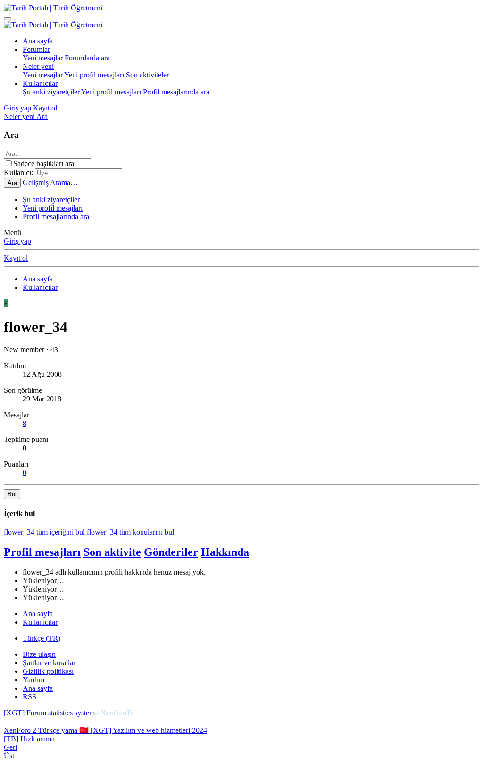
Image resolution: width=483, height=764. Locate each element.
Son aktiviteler (147, 75)
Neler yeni (38, 66)
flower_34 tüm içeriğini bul (44, 532)
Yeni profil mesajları (94, 75)
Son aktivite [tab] (112, 552)
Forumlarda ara (87, 58)
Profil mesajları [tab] (42, 552)
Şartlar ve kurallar (49, 663)
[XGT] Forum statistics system (68, 713)
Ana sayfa (38, 41)
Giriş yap (17, 241)
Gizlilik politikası (48, 671)
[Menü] (7, 18)
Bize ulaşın (39, 654)
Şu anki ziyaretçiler (51, 92)
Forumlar (36, 49)
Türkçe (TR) (41, 638)
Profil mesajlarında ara (176, 92)
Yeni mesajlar (43, 58)
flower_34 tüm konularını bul (130, 532)
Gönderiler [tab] (171, 552)
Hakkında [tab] (225, 552)
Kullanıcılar (40, 83)
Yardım (33, 680)
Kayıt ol (16, 258)
